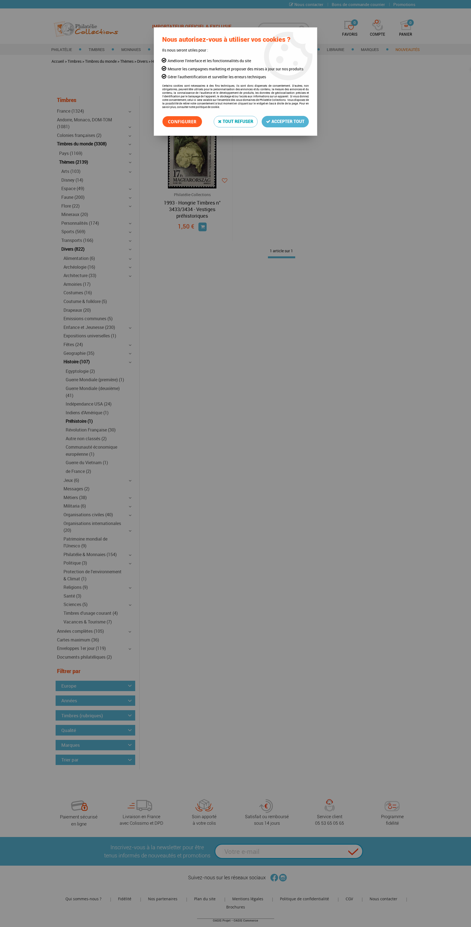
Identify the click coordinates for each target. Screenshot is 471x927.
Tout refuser (237, 121)
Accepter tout (287, 121)
